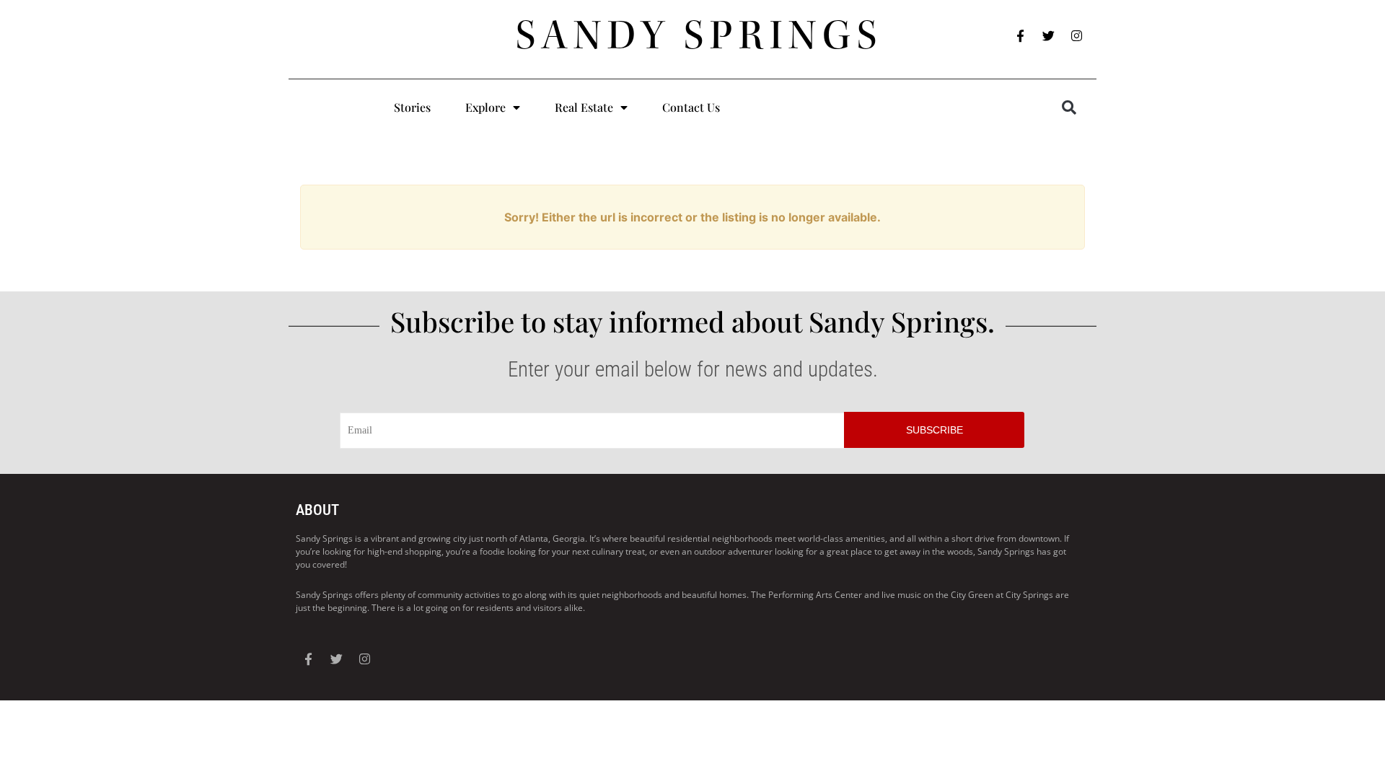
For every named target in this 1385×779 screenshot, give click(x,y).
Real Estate (584, 107)
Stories (412, 107)
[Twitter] (1049, 36)
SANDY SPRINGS (699, 35)
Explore (485, 107)
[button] (1069, 107)
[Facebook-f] (1020, 36)
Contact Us (691, 107)
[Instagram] (1077, 36)
